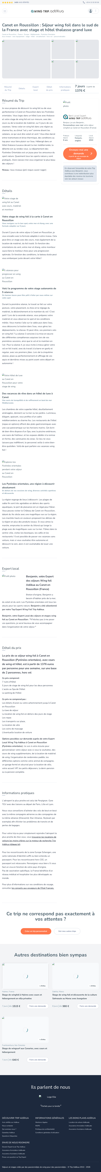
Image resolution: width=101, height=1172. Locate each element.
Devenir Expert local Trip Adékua (13, 1147)
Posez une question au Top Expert (14, 1157)
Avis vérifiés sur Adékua (10, 1122)
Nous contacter (7, 1126)
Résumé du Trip (8, 88)
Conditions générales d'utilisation (47, 1133)
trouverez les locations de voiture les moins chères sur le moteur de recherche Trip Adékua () (29, 841)
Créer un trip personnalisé (36, 931)
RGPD (37, 1126)
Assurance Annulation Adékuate (80, 1126)
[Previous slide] (5, 976)
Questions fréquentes (9, 1136)
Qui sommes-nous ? (9, 1129)
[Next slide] (45, 976)
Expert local (36, 88)
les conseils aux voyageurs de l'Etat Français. (33, 888)
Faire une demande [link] (37, 1006)
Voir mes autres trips (67, 931)
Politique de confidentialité (44, 1129)
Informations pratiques (65, 88)
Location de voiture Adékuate (79, 1122)
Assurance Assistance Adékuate (80, 1129)
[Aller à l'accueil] (47, 11)
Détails (22, 88)
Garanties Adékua (8, 1133)
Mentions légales (41, 1122)
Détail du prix (49, 88)
